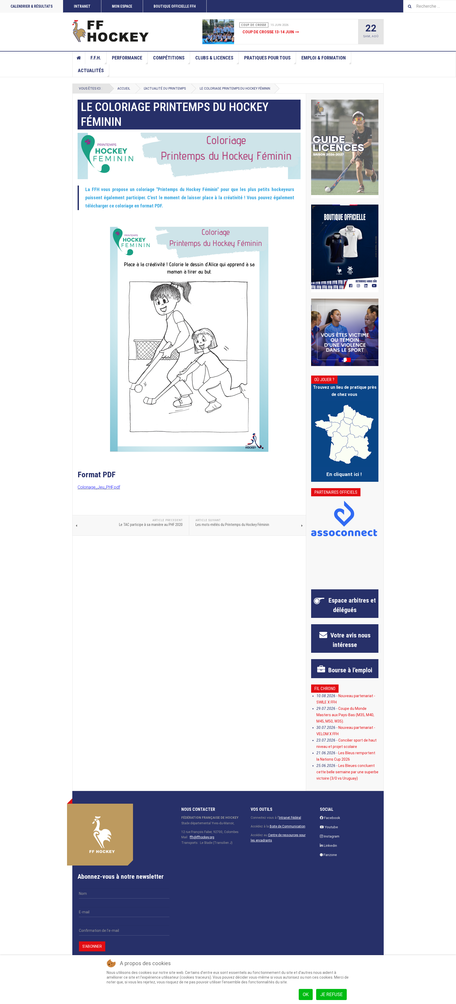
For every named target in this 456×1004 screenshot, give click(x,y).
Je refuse (331, 994)
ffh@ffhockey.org (202, 837)
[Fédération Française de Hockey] (110, 31)
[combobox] (429, 6)
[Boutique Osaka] (344, 247)
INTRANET (82, 6)
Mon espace (122, 6)
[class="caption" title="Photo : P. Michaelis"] (230, 32)
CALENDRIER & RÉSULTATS (32, 6)
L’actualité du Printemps (165, 88)
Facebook (331, 818)
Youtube (331, 827)
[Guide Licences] (344, 147)
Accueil (79, 58)
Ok (306, 994)
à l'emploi (349, 670)
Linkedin (330, 846)
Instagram (331, 836)
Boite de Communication (287, 826)
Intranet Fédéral (290, 818)
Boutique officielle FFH (175, 6)
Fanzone (330, 855)
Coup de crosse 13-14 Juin (268, 32)
